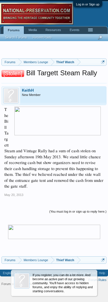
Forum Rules (97, 280)
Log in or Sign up (87, 4)
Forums (14, 30)
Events (74, 30)
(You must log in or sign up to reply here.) (78, 211)
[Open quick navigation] (103, 62)
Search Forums (16, 37)
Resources (53, 30)
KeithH (28, 90)
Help (102, 273)
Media (33, 30)
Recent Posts (42, 37)
